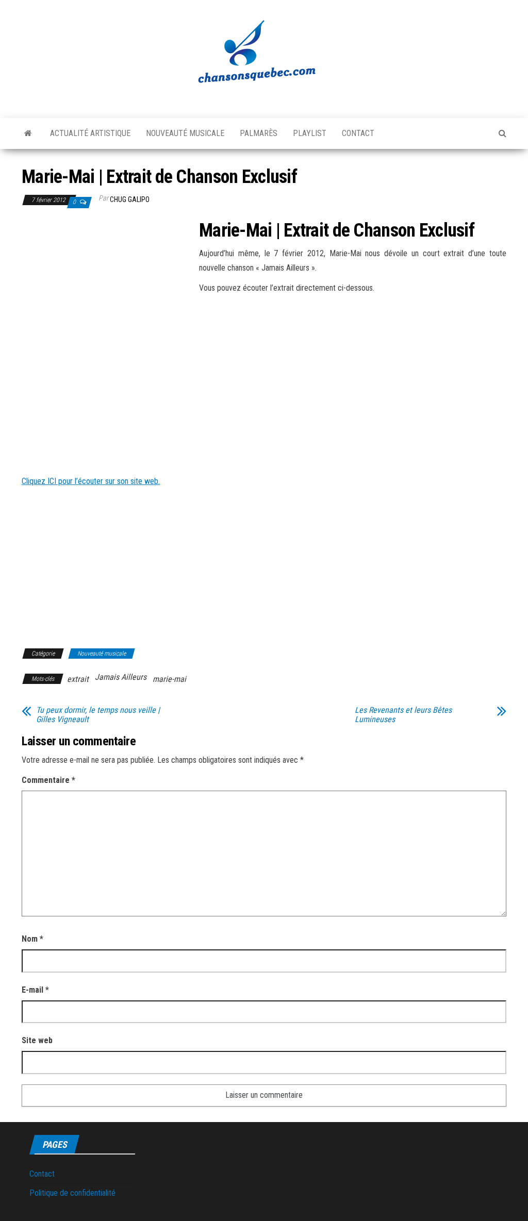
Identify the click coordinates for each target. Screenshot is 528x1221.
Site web (37, 1040)
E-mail (35, 990)
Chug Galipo (130, 199)
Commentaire (48, 780)
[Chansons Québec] (28, 133)
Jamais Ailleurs (120, 677)
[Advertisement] (108, 297)
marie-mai (169, 679)
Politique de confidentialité (72, 1193)
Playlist (309, 133)
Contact (358, 133)
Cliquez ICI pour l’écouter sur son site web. (91, 481)
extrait (78, 679)
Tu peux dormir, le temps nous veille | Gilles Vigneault (98, 715)
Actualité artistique (90, 133)
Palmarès (258, 133)
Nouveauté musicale (185, 133)
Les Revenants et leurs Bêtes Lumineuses (403, 715)
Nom (32, 939)
